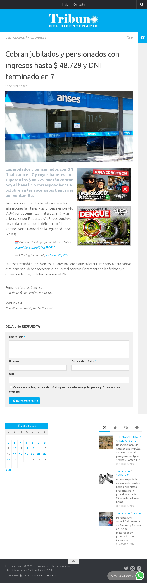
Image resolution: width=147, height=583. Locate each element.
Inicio (65, 4)
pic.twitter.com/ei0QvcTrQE (33, 247)
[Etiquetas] (136, 428)
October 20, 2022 (58, 255)
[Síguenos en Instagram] (132, 568)
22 (44, 453)
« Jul (8, 469)
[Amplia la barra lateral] (142, 37)
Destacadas (15, 37)
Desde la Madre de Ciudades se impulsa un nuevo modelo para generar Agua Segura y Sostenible (128, 452)
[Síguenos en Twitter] (126, 568)
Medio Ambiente (126, 441)
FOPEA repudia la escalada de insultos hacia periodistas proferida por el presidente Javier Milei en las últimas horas (128, 490)
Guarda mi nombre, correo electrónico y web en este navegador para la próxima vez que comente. (64, 389)
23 (8, 459)
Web (12, 373)
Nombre (15, 361)
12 (26, 448)
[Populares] (115, 428)
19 (26, 453)
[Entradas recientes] (104, 428)
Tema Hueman (48, 575)
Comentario (17, 337)
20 (32, 453)
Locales (136, 437)
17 (14, 453)
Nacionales (36, 37)
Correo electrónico (83, 361)
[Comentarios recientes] (125, 428)
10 (14, 448)
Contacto (79, 4)
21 (38, 453)
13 (32, 448)
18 (20, 453)
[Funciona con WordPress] (21, 575)
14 (38, 448)
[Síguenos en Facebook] (139, 568)
